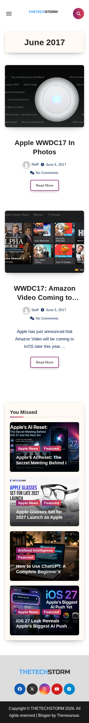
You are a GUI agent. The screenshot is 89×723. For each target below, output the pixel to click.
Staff (35, 164)
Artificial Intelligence (35, 550)
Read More (44, 185)
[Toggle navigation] (9, 14)
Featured (51, 448)
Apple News (28, 448)
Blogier (44, 715)
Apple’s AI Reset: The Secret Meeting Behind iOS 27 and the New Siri (44, 463)
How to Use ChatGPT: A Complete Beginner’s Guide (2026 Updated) (41, 571)
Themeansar (68, 715)
